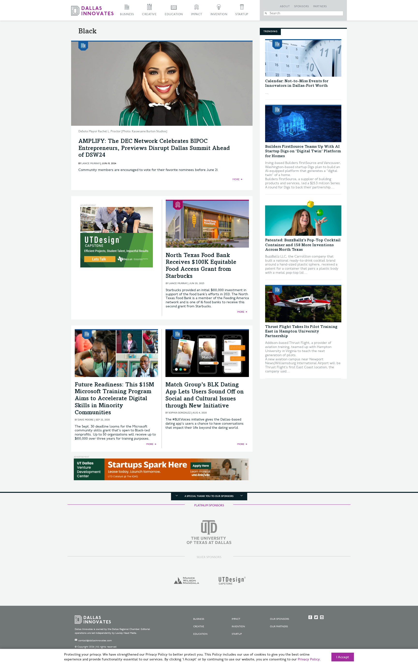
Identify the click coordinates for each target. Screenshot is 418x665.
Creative (149, 14)
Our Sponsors (279, 619)
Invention (218, 14)
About (285, 6)
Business (127, 14)
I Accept (342, 657)
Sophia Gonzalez (180, 412)
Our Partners (279, 626)
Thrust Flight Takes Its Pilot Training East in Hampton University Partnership (301, 331)
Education (174, 14)
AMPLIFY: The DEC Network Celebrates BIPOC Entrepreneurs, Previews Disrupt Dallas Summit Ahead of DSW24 (154, 149)
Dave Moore (86, 419)
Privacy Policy (309, 659)
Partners (320, 6)
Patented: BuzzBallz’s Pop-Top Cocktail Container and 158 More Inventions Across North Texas (303, 244)
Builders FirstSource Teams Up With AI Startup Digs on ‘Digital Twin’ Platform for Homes (303, 151)
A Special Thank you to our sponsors (209, 496)
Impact (196, 14)
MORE (235, 179)
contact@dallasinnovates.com (95, 640)
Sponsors (301, 6)
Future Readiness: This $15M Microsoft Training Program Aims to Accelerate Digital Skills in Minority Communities (114, 399)
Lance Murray (91, 163)
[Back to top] (399, 634)
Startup (241, 14)
